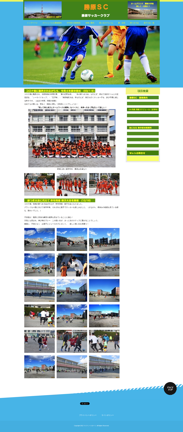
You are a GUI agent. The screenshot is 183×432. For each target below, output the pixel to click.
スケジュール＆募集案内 (52, 23)
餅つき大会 (134, 23)
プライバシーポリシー (88, 415)
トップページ (32, 23)
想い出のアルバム (106, 23)
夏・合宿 (121, 23)
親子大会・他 (149, 23)
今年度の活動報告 (74, 23)
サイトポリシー (108, 415)
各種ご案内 (90, 23)
